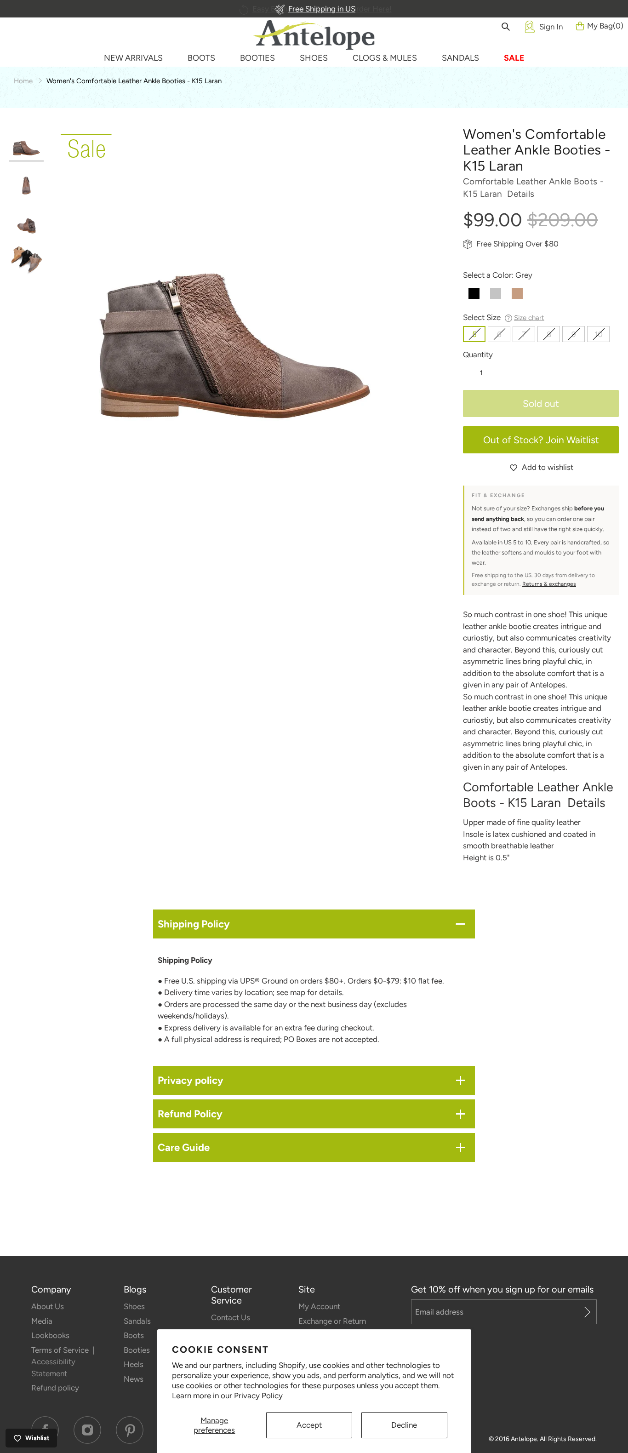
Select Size (503, 317)
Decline (404, 1425)
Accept (309, 1425)
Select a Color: (497, 275)
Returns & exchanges (549, 584)
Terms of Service (61, 1350)
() (605, 25)
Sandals (137, 1321)
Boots (134, 1335)
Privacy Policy (258, 1395)
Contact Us (230, 1317)
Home (23, 81)
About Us (47, 1306)
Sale (514, 58)
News (133, 1379)
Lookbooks (50, 1335)
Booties (137, 1350)
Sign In (551, 26)
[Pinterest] (129, 1430)
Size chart (529, 318)
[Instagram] (87, 1430)
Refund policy (55, 1387)
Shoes (134, 1306)
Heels (133, 1364)
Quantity (478, 354)
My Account (319, 1306)
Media (41, 1321)
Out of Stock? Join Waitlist (541, 440)
